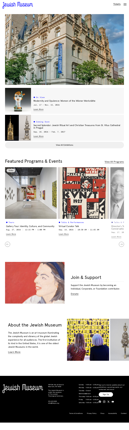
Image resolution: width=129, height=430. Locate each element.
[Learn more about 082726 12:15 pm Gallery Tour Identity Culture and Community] (31, 193)
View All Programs (114, 162)
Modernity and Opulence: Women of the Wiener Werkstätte (64, 101)
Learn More (38, 109)
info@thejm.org (53, 403)
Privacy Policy (91, 413)
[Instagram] (104, 402)
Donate (74, 294)
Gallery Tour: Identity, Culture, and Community (30, 226)
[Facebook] (100, 402)
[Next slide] (121, 244)
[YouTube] (113, 402)
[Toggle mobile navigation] (125, 4)
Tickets (117, 4)
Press (102, 413)
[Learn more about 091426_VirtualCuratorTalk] (83, 193)
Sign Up (106, 394)
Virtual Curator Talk (69, 226)
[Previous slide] (7, 244)
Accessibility (112, 413)
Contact (123, 413)
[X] (108, 402)
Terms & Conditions (76, 413)
